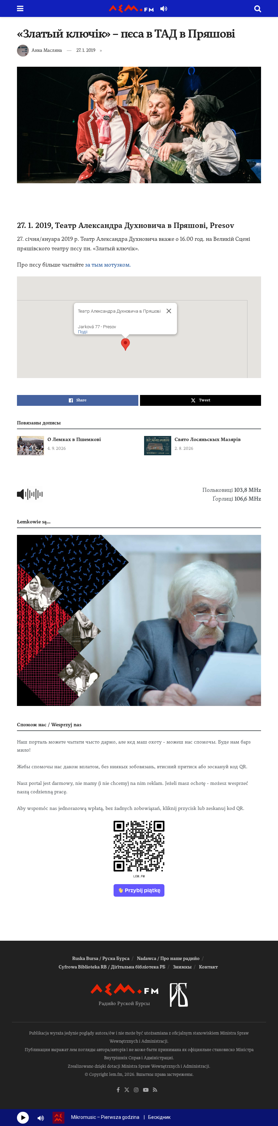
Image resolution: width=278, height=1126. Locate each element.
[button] (125, 344)
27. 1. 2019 (85, 50)
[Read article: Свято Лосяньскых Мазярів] (157, 445)
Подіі (82, 331)
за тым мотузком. (108, 265)
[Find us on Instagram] (136, 1090)
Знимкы (182, 966)
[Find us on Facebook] (118, 1090)
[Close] (169, 311)
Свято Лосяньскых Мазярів (208, 439)
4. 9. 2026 (56, 448)
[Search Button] (257, 8)
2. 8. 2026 (184, 448)
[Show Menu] (20, 8)
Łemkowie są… (34, 521)
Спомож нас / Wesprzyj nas (49, 724)
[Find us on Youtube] (145, 1090)
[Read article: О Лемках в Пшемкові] (30, 445)
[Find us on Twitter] (127, 1090)
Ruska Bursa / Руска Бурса (101, 958)
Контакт (208, 966)
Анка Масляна (47, 50)
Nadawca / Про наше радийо (168, 958)
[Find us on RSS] (155, 1090)
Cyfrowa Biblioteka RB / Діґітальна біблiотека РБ (112, 966)
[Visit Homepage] (131, 8)
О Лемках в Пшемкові (74, 439)
